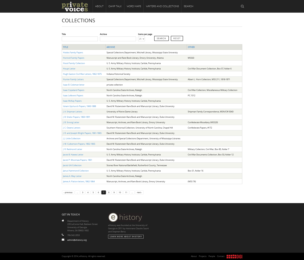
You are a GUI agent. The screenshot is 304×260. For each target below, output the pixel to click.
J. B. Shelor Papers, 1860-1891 (76, 117)
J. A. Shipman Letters (72, 111)
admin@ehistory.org (77, 240)
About (99, 6)
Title (64, 34)
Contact (221, 256)
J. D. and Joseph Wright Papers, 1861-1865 (82, 133)
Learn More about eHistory (126, 236)
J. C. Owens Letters (71, 127)
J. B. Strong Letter (71, 122)
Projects (202, 256)
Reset (177, 38)
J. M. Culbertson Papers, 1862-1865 (79, 143)
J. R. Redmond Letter (72, 149)
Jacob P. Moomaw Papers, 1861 (77, 160)
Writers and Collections (162, 6)
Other (191, 47)
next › (139, 192)
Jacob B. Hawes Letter (73, 154)
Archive (103, 34)
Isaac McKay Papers (72, 100)
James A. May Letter (72, 176)
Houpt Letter (69, 68)
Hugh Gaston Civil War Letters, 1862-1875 (82, 74)
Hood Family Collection (74, 63)
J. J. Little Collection (71, 138)
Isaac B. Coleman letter (73, 84)
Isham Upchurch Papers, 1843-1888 (79, 106)
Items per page (145, 34)
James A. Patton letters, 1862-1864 (79, 181)
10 (120, 192)
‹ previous (68, 192)
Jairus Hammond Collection (76, 170)
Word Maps (134, 6)
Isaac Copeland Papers (73, 90)
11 (126, 192)
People (212, 256)
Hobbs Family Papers (73, 52)
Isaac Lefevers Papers (73, 95)
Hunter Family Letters (73, 79)
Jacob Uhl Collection (72, 165)
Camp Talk (115, 6)
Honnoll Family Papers (73, 57)
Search (188, 6)
